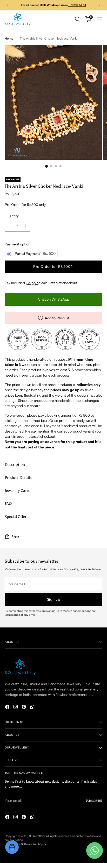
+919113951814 (77, 5)
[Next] (99, 5)
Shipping (33, 283)
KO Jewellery (37, 836)
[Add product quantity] (25, 226)
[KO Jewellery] (18, 19)
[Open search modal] (77, 19)
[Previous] (8, 5)
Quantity (12, 216)
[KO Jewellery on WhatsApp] (33, 707)
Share (16, 537)
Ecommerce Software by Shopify (25, 844)
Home (9, 38)
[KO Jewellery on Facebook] (8, 707)
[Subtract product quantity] (9, 226)
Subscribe (93, 800)
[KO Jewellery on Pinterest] (24, 707)
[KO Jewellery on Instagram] (16, 707)
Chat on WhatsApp (53, 299)
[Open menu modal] (99, 19)
